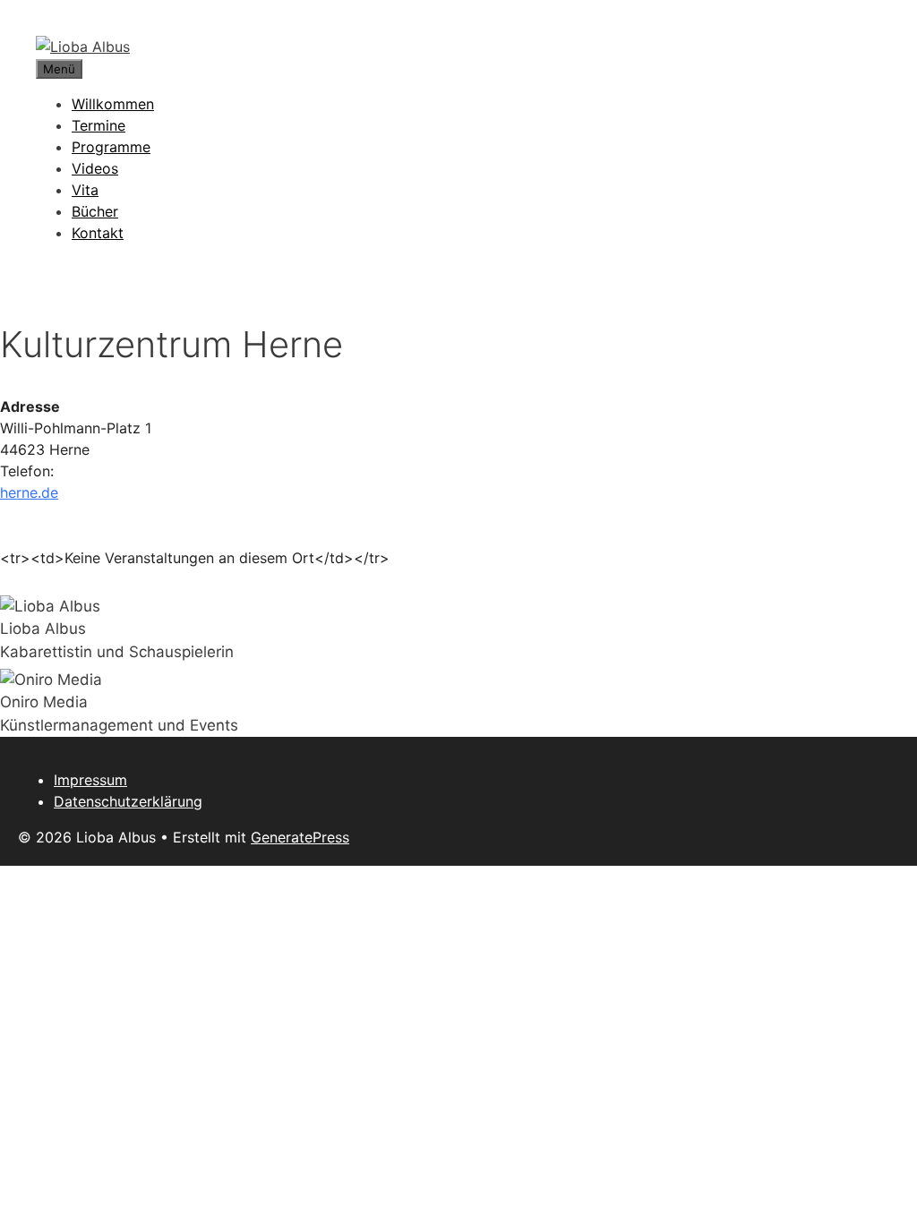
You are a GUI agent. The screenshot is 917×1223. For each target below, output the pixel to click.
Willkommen (113, 104)
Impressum (90, 780)
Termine (98, 125)
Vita (85, 190)
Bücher (95, 211)
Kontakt (98, 233)
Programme (111, 147)
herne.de (29, 492)
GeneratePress (300, 837)
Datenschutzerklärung (128, 801)
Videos (95, 168)
